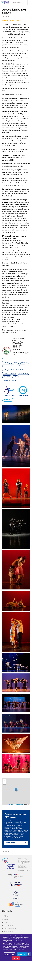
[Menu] (30, 2)
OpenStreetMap (19, 804)
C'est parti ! (11, 843)
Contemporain (23, 373)
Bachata (6, 362)
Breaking (15, 362)
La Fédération (8, 925)
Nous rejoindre (8, 931)
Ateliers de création (10, 373)
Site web (7, 399)
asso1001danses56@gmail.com (21, 353)
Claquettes (24, 362)
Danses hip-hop (9, 366)
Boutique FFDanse (10, 928)
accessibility (29, 954)
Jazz (5, 369)
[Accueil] (8, 863)
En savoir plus (7, 950)
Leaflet (12, 804)
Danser (6, 919)
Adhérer (6, 916)
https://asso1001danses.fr (10, 332)
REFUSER (16, 958)
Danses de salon (9, 380)
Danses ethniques (15, 369)
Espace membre (17, 2)
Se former (7, 922)
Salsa (15, 377)
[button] (16, 790)
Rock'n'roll (7, 377)
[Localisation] (25, 2)
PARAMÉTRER (9, 954)
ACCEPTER (21, 954)
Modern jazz (21, 366)
